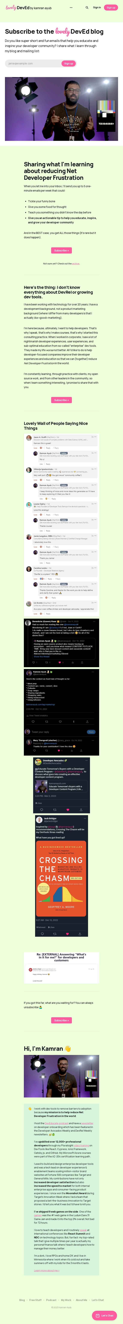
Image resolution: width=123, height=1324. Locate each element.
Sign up (111, 7)
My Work (66, 1300)
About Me (81, 1300)
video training (81, 1145)
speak (83, 1230)
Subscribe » (61, 250)
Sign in (97, 7)
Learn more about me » (47, 1270)
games (38, 1215)
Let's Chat (98, 1300)
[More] (71, 7)
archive (75, 263)
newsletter (87, 1123)
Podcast (51, 1300)
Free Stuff (35, 1300)
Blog (22, 1300)
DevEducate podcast (56, 1123)
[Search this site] (87, 7)
